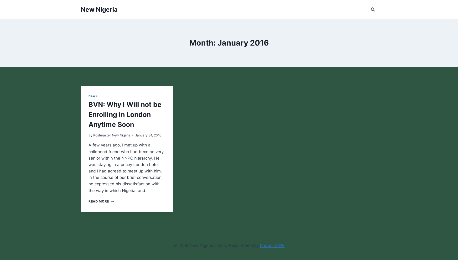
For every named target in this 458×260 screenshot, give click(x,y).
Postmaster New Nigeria (111, 135)
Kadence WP (272, 245)
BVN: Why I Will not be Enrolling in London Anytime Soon (124, 114)
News (93, 96)
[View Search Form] (373, 9)
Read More (101, 201)
